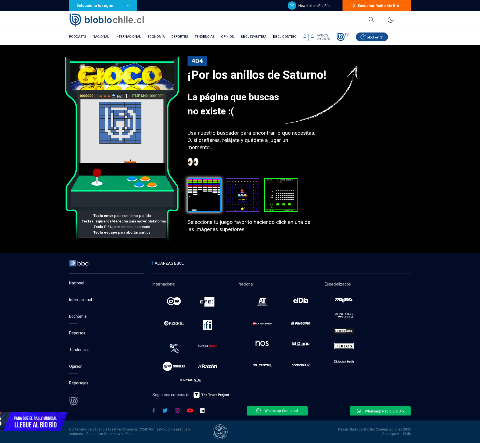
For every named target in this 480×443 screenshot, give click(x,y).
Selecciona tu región (95, 5)
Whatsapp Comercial (281, 411)
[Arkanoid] (204, 195)
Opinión (227, 37)
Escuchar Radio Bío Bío (378, 6)
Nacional (101, 37)
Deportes (179, 37)
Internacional (128, 37)
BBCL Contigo (285, 37)
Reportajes (78, 383)
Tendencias (204, 37)
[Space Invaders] (281, 195)
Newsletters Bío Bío (314, 6)
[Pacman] (242, 195)
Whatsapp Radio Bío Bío (384, 411)
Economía (156, 37)
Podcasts (77, 37)
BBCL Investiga (253, 37)
